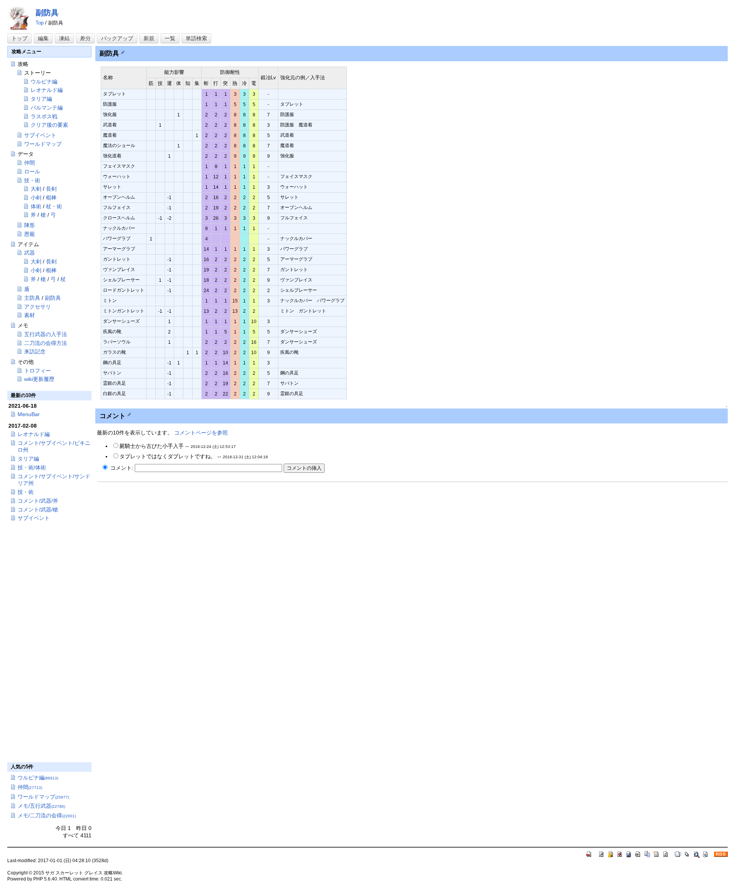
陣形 (29, 225)
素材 (29, 315)
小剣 (36, 197)
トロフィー (37, 371)
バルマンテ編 (47, 108)
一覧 (170, 38)
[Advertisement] (162, 539)
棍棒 (51, 197)
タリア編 (41, 99)
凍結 (64, 38)
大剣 (36, 189)
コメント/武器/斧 (38, 501)
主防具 (32, 298)
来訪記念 (35, 351)
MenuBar (29, 414)
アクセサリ (37, 307)
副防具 (47, 12)
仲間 (29, 163)
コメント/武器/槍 (38, 509)
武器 (29, 253)
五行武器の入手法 (45, 334)
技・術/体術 (32, 467)
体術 (36, 206)
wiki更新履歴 (39, 379)
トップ (19, 38)
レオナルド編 (47, 90)
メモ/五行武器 (41, 806)
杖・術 (54, 206)
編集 (43, 38)
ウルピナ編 (44, 81)
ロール (32, 171)
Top (40, 23)
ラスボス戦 (44, 116)
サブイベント (40, 135)
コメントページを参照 (201, 433)
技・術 (32, 180)
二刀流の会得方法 (45, 343)
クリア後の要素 (49, 125)
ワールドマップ (43, 144)
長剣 (51, 189)
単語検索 (196, 38)
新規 (149, 38)
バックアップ (117, 38)
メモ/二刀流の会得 (47, 815)
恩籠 (29, 234)
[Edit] (122, 52)
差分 (85, 38)
